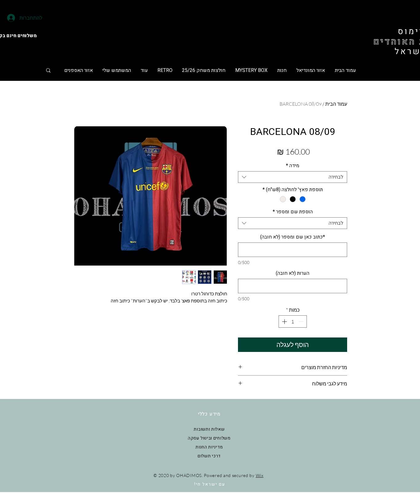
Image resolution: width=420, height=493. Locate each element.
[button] (203, 70)
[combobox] (292, 177)
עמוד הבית (336, 104)
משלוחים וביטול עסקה (209, 438)
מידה (292, 166)
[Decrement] (301, 321)
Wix (259, 475)
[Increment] (283, 321)
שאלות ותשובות (209, 429)
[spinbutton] (292, 321)
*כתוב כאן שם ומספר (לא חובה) (292, 237)
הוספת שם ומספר (293, 212)
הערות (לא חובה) (292, 273)
